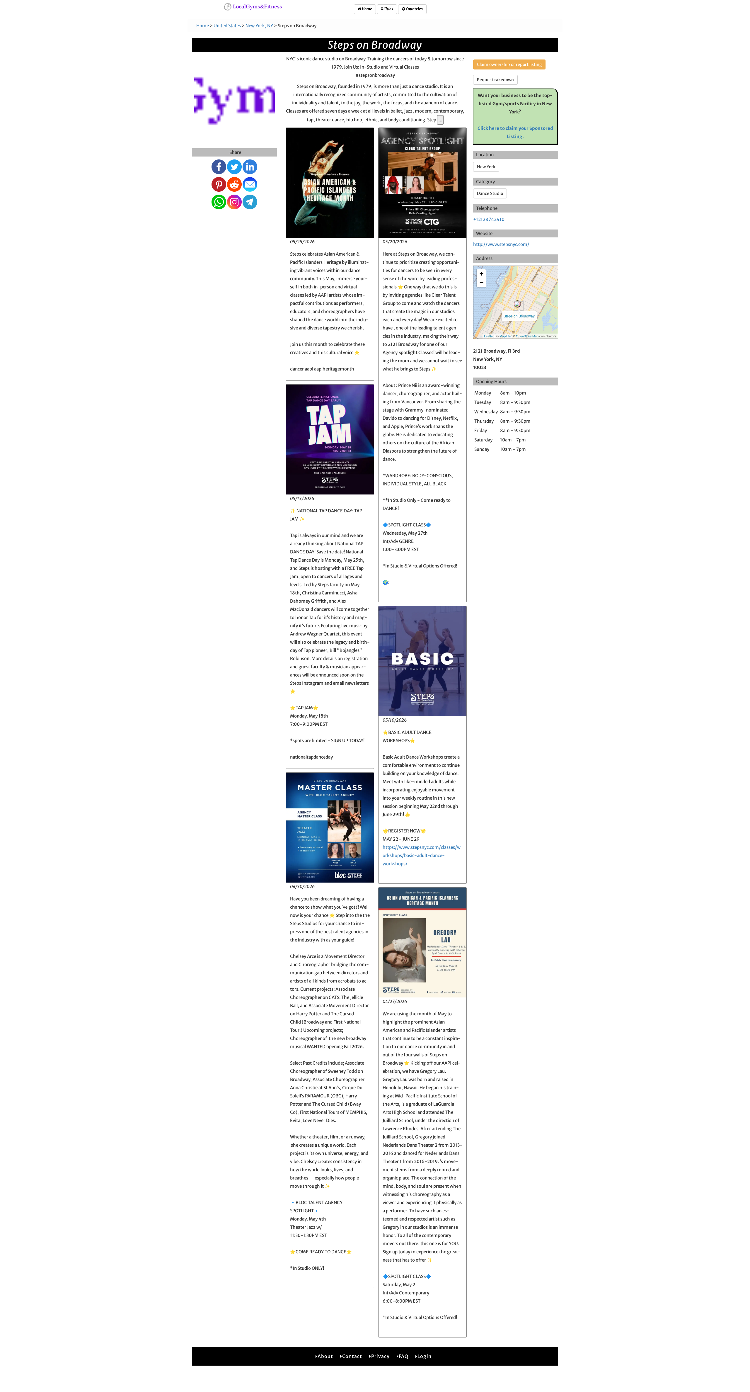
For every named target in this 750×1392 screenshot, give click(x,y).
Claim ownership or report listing (509, 64)
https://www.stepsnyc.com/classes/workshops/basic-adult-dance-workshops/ (422, 855)
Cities (388, 8)
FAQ (403, 1356)
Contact (352, 1356)
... (440, 120)
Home (366, 8)
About (325, 1356)
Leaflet (489, 336)
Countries (414, 8)
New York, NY (259, 25)
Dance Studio (490, 193)
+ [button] (481, 273)
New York (486, 166)
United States (227, 25)
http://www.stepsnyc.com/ (501, 244)
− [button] (481, 282)
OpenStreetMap (527, 336)
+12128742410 (488, 219)
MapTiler (506, 336)
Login (424, 1356)
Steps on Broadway (519, 315)
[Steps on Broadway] (517, 303)
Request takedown (495, 79)
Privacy (380, 1356)
